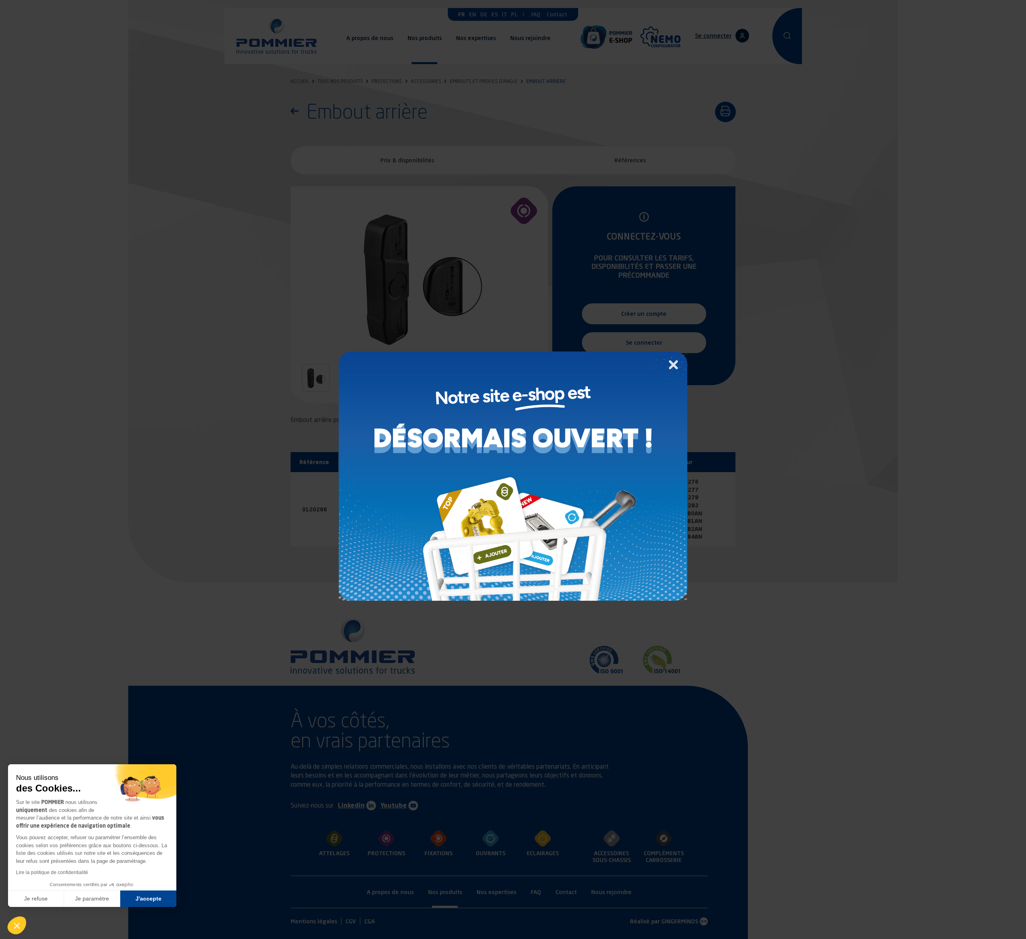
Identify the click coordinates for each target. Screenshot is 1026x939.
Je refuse (36, 898)
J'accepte (148, 898)
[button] (16, 925)
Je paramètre (92, 898)
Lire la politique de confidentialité (52, 872)
